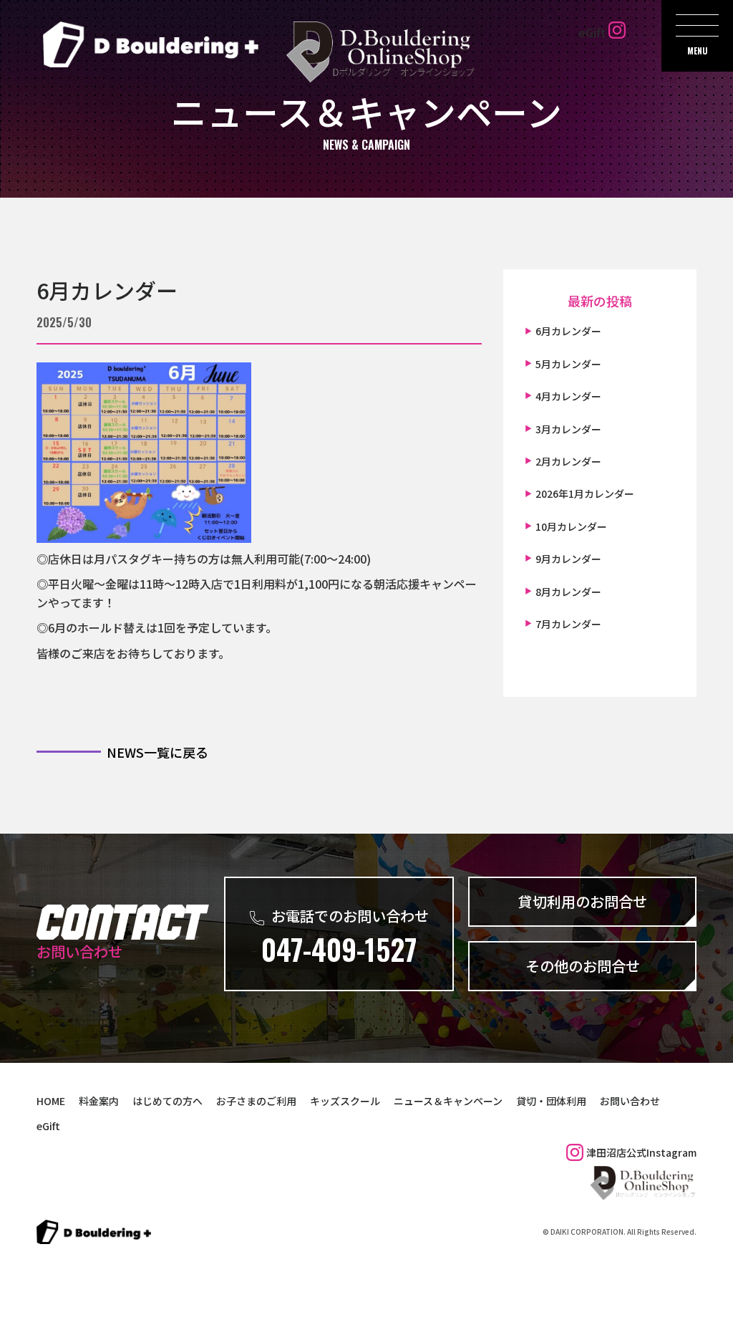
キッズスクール (345, 1101)
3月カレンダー (568, 429)
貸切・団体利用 (551, 1101)
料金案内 (99, 1101)
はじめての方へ (167, 1101)
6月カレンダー (107, 289)
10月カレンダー (571, 526)
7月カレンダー (568, 624)
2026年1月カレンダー (584, 493)
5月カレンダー (568, 364)
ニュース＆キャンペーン (448, 1101)
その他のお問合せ (582, 965)
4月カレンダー (568, 396)
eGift (592, 32)
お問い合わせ (630, 1101)
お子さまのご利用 (256, 1101)
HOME (51, 1101)
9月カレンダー (568, 558)
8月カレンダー (568, 591)
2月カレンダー (568, 461)
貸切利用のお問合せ (582, 901)
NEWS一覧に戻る (157, 752)
